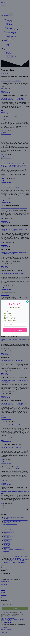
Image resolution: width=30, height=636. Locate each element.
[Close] (27, 301)
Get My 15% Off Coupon (15, 330)
